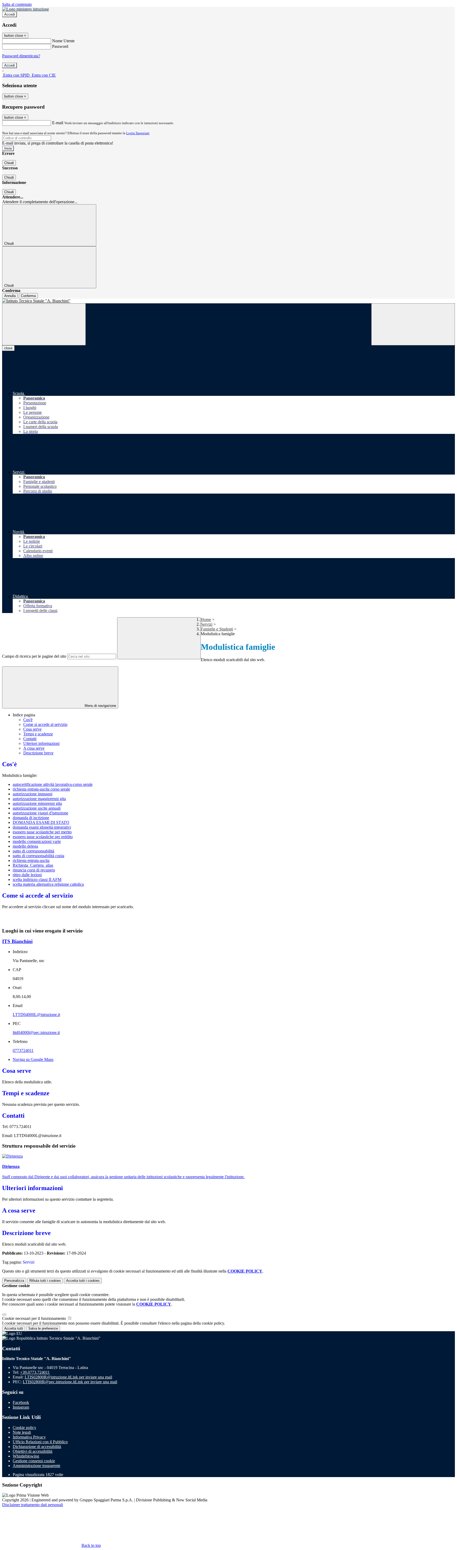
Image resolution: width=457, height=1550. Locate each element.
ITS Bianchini (17, 941)
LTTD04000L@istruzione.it (36, 1014)
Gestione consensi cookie (34, 1461)
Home (206, 619)
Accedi (9, 14)
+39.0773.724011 (35, 1372)
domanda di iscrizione (31, 817)
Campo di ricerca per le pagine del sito (34, 656)
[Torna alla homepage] (228, 301)
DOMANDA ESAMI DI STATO (41, 822)
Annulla (10, 296)
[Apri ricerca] (413, 324)
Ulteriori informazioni (41, 743)
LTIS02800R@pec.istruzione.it (70, 1382)
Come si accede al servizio (45, 724)
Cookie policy (24, 1427)
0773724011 (23, 1050)
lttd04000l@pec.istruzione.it (36, 1032)
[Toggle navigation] (44, 324)
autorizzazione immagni (32, 794)
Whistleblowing (26, 1456)
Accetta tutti (83, 1281)
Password (60, 46)
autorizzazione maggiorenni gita (39, 798)
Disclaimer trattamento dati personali (32, 1504)
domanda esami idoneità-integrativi (42, 827)
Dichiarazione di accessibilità (37, 1446)
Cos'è (28, 719)
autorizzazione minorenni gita (37, 803)
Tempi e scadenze (38, 734)
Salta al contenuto (17, 4)
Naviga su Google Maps (33, 1059)
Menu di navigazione (100, 706)
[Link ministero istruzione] (25, 9)
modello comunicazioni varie (37, 841)
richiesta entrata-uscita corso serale (41, 789)
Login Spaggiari (137, 133)
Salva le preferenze (43, 1328)
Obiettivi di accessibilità (32, 1451)
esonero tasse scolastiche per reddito (43, 836)
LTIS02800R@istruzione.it (68, 1377)
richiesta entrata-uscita (31, 860)
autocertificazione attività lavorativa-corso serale (53, 784)
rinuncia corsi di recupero (34, 870)
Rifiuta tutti (45, 1281)
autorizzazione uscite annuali (37, 808)
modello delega (25, 846)
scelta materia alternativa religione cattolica (48, 884)
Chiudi (9, 163)
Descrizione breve (38, 753)
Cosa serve (32, 729)
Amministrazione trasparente (36, 1465)
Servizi (206, 624)
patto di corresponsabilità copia (38, 855)
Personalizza (14, 1281)
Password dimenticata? (21, 56)
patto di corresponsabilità (33, 851)
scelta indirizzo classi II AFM (37, 879)
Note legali (22, 1432)
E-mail (57, 122)
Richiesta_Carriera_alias (33, 865)
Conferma (28, 296)
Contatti (29, 738)
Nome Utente (63, 41)
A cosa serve (33, 748)
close (8, 348)
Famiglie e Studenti (217, 629)
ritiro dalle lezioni (27, 875)
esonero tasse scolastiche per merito (42, 832)
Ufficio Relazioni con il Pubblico (40, 1442)
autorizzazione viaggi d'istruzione (40, 813)
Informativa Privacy (29, 1437)
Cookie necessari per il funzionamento (34, 1318)
